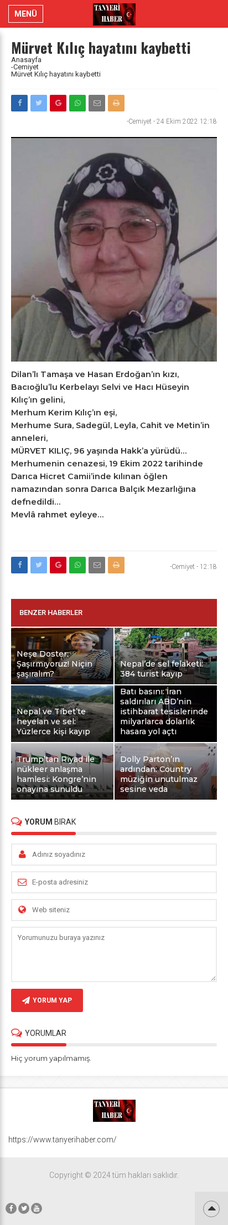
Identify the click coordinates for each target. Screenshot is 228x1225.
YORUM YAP (52, 1000)
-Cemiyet (25, 67)
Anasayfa (26, 59)
